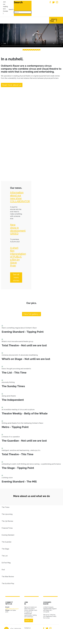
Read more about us (11, 85)
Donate (5, 11)
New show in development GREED (18, 229)
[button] (59, 625)
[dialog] (11, 8)
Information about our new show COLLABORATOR (20, 197)
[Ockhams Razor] (56, 20)
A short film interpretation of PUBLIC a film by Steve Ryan (18, 256)
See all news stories (16, 277)
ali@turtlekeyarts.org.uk (12, 608)
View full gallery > (31, 314)
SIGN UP (28, 620)
